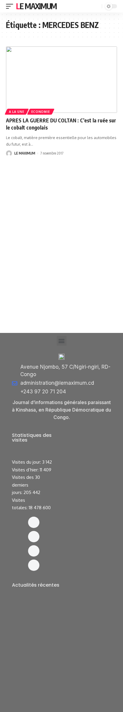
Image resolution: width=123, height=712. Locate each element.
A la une (16, 111)
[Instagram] (33, 536)
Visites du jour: (27, 462)
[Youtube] (33, 565)
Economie (40, 111)
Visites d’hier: (26, 470)
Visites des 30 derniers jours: (26, 484)
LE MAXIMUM (24, 153)
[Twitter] (33, 551)
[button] (62, 341)
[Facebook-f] (33, 522)
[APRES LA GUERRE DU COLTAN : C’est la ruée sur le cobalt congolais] (61, 79)
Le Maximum (36, 6)
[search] (96, 6)
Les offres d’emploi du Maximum (50, 611)
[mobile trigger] (11, 6)
